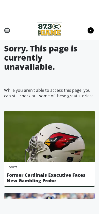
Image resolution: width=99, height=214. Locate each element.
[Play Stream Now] (91, 30)
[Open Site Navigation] (7, 30)
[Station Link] (49, 30)
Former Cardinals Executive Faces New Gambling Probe (46, 177)
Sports (12, 167)
